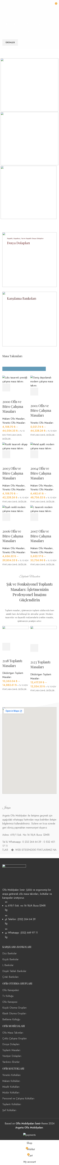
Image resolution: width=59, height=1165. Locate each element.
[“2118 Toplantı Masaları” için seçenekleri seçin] (6, 647)
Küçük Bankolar (10, 959)
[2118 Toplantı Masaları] (15, 634)
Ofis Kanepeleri (10, 990)
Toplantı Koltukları (11, 1104)
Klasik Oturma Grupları (14, 1013)
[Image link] (14, 876)
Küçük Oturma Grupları (14, 1007)
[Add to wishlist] (34, 525)
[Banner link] (29, 84)
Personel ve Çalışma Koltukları (18, 1098)
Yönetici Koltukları (11, 1075)
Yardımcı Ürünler (11, 1062)
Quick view (43, 517)
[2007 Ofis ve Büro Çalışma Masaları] (43, 509)
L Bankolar (8, 965)
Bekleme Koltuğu (11, 1019)
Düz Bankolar (9, 953)
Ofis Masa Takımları (12, 1032)
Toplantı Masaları (11, 1050)
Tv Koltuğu (8, 996)
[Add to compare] (52, 517)
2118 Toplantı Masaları (12, 663)
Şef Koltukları (9, 1110)
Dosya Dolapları (11, 1044)
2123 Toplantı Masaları (40, 664)
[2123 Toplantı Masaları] (43, 635)
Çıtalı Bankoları (10, 977)
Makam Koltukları (11, 1081)
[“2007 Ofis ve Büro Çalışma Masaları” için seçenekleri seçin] (34, 517)
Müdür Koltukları (11, 1092)
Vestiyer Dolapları (11, 1056)
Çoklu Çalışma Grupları (14, 1038)
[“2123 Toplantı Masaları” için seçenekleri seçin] (34, 648)
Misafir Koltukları (11, 1087)
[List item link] (29, 919)
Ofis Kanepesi (9, 1002)
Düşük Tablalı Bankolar (14, 971)
